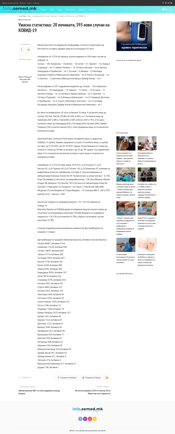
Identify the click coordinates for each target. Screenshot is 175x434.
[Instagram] (165, 3)
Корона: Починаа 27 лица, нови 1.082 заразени (25, 79)
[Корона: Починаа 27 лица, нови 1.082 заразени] (25, 68)
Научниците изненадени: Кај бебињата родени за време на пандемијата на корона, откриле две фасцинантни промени (146, 259)
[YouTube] (168, 3)
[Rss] (171, 3)
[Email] (28, 49)
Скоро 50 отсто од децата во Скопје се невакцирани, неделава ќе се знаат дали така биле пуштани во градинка (147, 223)
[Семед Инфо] (19, 9)
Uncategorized (25, 19)
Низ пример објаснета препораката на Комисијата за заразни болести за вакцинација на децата (147, 158)
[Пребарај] (171, 9)
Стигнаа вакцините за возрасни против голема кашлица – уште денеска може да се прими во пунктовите (124, 158)
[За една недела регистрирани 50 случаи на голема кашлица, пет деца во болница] (125, 245)
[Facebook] (163, 3)
